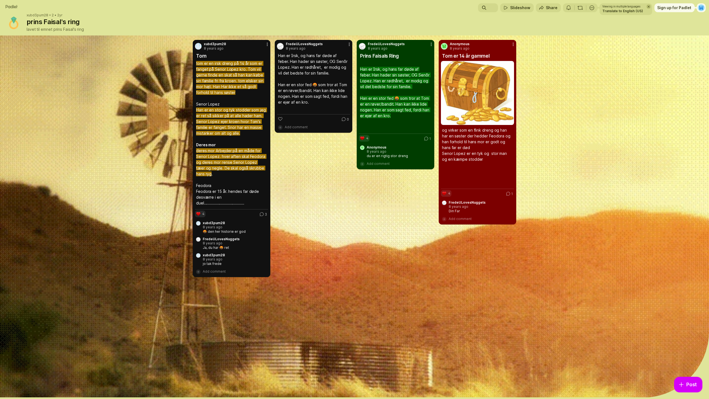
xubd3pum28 (37, 15)
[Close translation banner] (648, 6)
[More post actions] (267, 44)
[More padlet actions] (591, 7)
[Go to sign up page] (701, 7)
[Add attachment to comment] (198, 271)
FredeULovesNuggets (221, 239)
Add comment (214, 271)
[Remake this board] (580, 7)
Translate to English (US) (622, 11)
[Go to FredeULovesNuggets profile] (280, 46)
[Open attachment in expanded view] (477, 93)
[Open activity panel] (568, 7)
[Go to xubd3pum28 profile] (198, 46)
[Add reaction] (280, 119)
